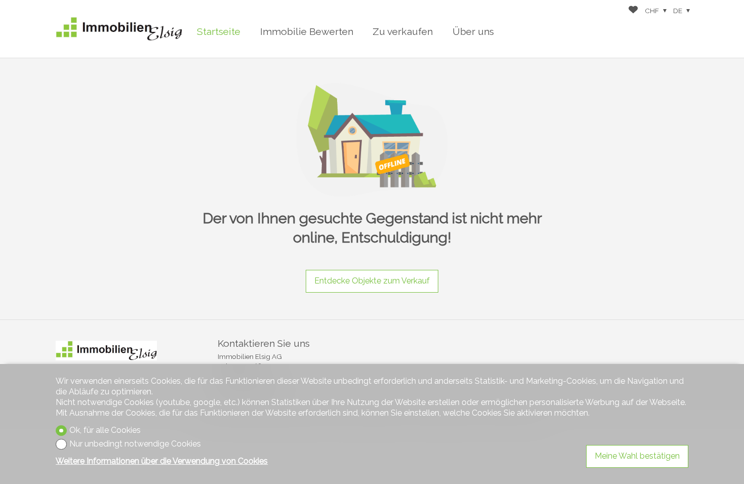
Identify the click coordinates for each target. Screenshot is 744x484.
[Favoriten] (633, 11)
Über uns (473, 31)
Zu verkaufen (403, 31)
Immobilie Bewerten (306, 31)
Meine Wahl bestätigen (637, 456)
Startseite (218, 31)
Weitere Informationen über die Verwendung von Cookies (162, 461)
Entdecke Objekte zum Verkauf (372, 281)
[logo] (119, 29)
